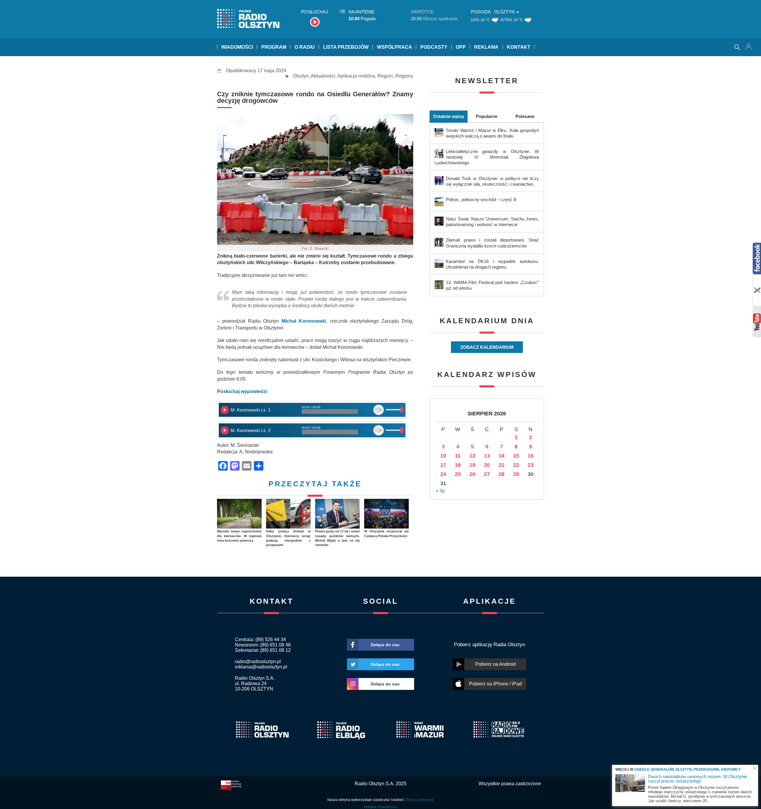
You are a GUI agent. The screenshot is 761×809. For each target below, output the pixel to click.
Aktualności (323, 75)
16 (531, 456)
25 (458, 474)
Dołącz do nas (385, 644)
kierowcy (731, 769)
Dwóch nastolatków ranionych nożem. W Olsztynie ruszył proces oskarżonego (697, 778)
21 (501, 465)
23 (531, 465)
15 (516, 456)
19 (472, 465)
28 (501, 474)
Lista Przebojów (346, 47)
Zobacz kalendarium (487, 347)
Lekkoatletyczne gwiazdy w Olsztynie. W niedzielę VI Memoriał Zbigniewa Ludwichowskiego (487, 157)
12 (472, 456)
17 (443, 465)
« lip (440, 490)
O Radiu (305, 47)
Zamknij (755, 768)
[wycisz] (378, 410)
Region (385, 75)
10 (443, 456)
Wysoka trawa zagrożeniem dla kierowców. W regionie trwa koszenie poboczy (239, 535)
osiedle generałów (654, 769)
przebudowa (706, 769)
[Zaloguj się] (749, 47)
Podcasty (433, 47)
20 (487, 465)
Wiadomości (237, 47)
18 (458, 465)
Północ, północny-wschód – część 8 (481, 199)
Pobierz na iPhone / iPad (495, 683)
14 (501, 456)
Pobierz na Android (495, 664)
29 (516, 474)
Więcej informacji (420, 800)
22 (516, 465)
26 (472, 474)
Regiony (404, 75)
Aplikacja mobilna (356, 75)
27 (487, 474)
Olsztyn (301, 75)
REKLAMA (486, 47)
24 (443, 474)
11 (457, 456)
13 (487, 456)
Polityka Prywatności (380, 807)
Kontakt (518, 47)
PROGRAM (273, 47)
